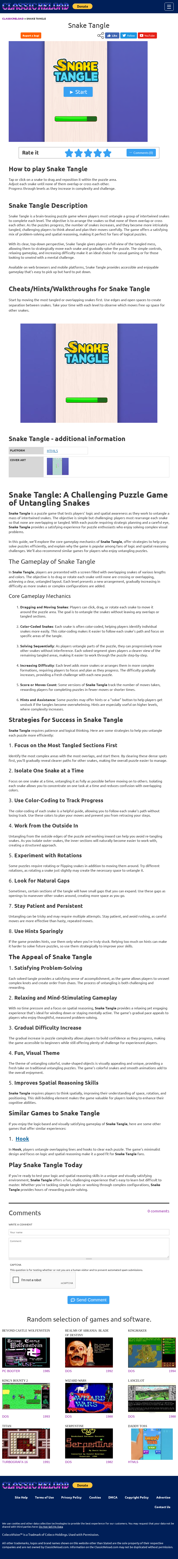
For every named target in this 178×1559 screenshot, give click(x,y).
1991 (46, 1462)
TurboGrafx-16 (15, 1462)
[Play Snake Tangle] (78, 141)
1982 (109, 1462)
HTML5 (52, 450)
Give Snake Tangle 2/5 (78, 152)
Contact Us (162, 1507)
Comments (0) (143, 152)
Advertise (163, 1497)
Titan (6, 1426)
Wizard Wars (75, 1380)
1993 (46, 1416)
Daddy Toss (137, 1426)
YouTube (149, 35)
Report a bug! (31, 35)
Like (114, 35)
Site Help (21, 1497)
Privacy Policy (71, 1497)
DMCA (112, 1497)
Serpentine (74, 1426)
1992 (109, 1371)
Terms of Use (44, 1497)
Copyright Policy (137, 1497)
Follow (131, 35)
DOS (68, 1371)
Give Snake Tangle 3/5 (88, 152)
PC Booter (11, 1371)
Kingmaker (137, 1330)
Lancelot (136, 1380)
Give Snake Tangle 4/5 (97, 152)
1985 (46, 1371)
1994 (172, 1371)
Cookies (95, 1497)
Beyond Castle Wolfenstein (26, 1330)
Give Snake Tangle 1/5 (69, 152)
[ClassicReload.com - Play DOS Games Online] (35, 10)
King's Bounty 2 (15, 1380)
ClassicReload (13, 18)
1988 (109, 1416)
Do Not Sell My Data (51, 1526)
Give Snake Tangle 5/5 (107, 152)
